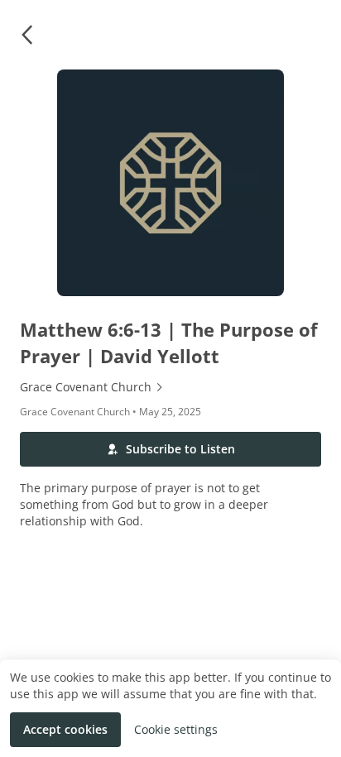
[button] (26, 35)
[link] (170, 387)
